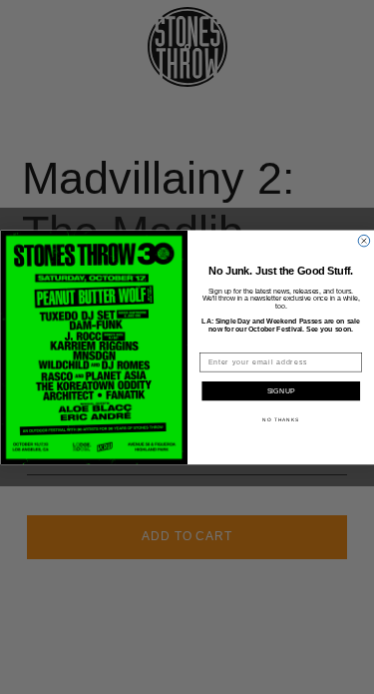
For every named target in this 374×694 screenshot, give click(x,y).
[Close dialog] (364, 241)
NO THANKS (280, 418)
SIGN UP (280, 391)
